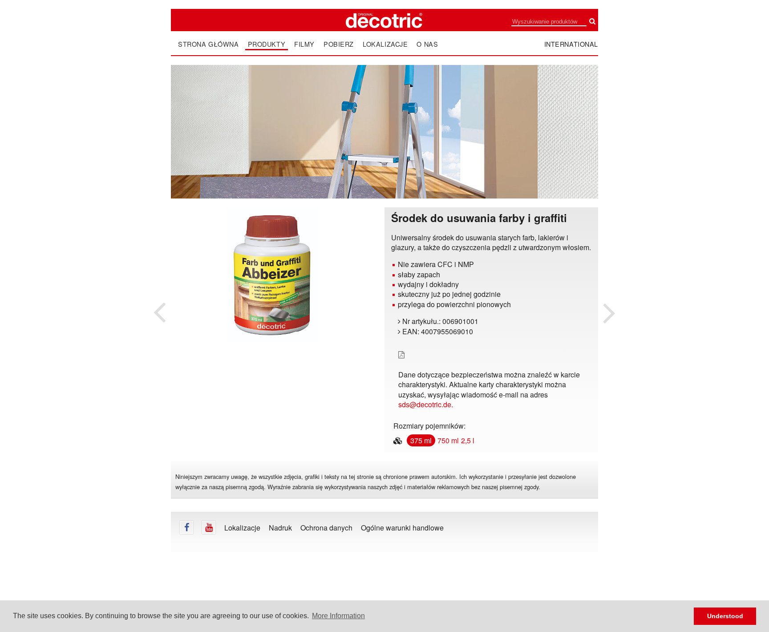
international (571, 44)
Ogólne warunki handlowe (402, 528)
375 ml (421, 440)
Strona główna (208, 44)
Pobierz (339, 44)
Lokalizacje (385, 44)
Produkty (267, 44)
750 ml (448, 440)
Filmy (304, 44)
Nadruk (280, 528)
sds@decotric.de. (425, 404)
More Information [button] (338, 616)
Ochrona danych (326, 528)
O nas (427, 44)
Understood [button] (725, 616)
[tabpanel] (272, 275)
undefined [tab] (272, 357)
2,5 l (467, 440)
